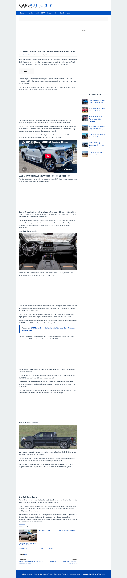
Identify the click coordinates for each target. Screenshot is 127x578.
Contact (29, 574)
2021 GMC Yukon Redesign (67, 530)
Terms (64, 574)
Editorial (36, 574)
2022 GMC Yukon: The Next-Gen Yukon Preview (27, 544)
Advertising (71, 574)
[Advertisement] (48, 36)
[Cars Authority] (36, 6)
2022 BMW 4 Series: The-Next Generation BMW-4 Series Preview (63, 561)
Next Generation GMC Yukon (47, 549)
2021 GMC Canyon (44, 530)
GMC (25, 554)
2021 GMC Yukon (24, 549)
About (24, 574)
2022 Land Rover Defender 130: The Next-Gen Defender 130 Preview (31, 561)
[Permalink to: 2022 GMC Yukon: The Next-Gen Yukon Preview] (28, 536)
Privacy (50, 574)
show (30, 71)
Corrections (44, 574)
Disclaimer (57, 574)
